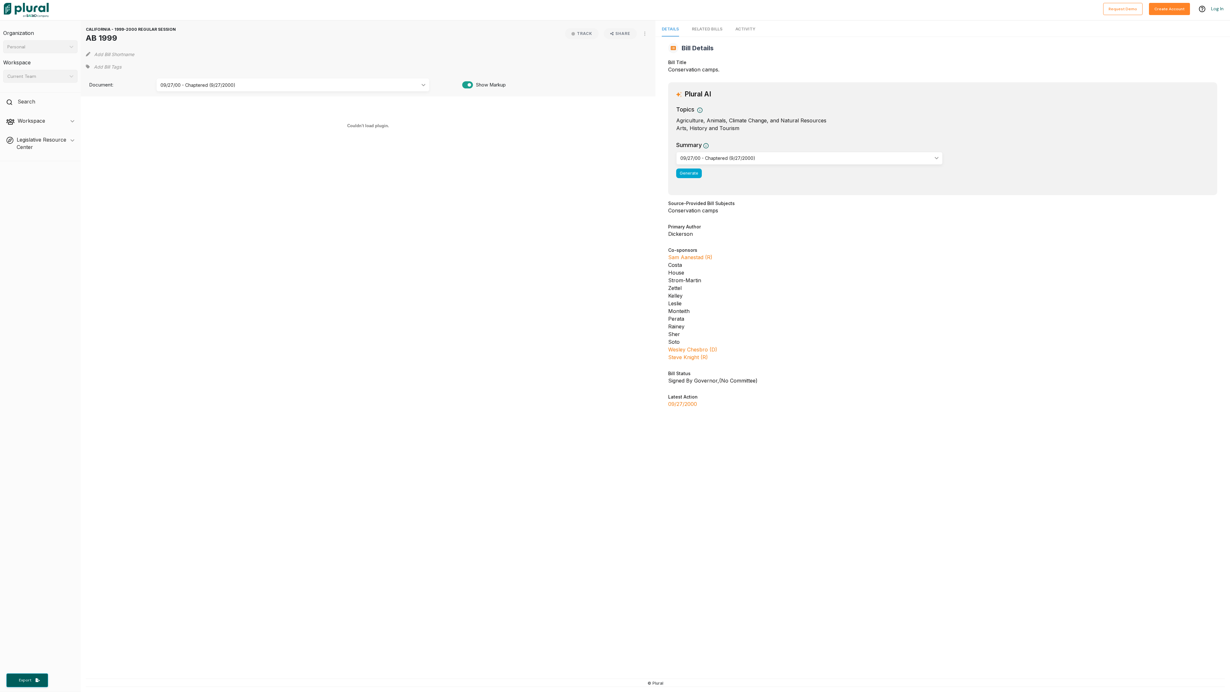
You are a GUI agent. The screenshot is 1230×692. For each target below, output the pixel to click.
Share (622, 33)
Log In (1217, 9)
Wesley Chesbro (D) (692, 349)
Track (584, 33)
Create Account (1169, 9)
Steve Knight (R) (688, 357)
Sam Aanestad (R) (690, 257)
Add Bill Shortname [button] (114, 54)
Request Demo (1123, 9)
